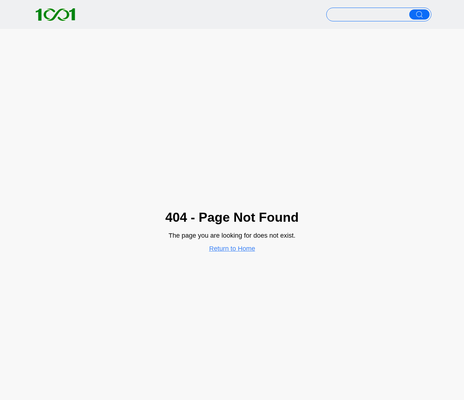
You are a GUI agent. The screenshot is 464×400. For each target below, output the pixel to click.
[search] (419, 14)
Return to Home (232, 248)
